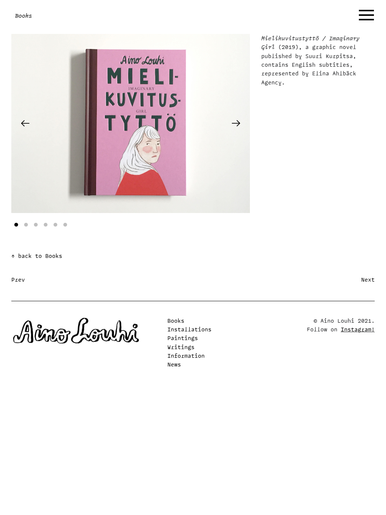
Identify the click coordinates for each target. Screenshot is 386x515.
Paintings (182, 338)
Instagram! (358, 329)
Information (186, 356)
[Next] (236, 123)
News (174, 364)
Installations (189, 329)
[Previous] (25, 123)
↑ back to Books (36, 256)
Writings (181, 347)
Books (175, 320)
